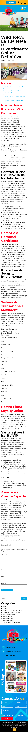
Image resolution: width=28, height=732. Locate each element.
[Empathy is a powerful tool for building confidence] (11, 666)
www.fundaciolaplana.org (12, 622)
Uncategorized (8, 618)
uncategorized (8, 616)
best (4, 606)
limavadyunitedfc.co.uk (11, 612)
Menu (23, 8)
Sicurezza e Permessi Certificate (14, 91)
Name (3, 570)
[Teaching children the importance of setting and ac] (11, 687)
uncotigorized (8, 620)
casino (5, 608)
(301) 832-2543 (10, 647)
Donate (11, 2)
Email (3, 576)
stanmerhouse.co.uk (10, 614)
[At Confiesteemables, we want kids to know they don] (21, 666)
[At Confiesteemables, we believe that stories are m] (21, 687)
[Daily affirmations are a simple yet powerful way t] (11, 676)
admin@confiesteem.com (13, 651)
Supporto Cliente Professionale (13, 101)
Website (3, 583)
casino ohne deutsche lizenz (13, 610)
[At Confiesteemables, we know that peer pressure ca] (21, 676)
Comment (4, 554)
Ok (14, 729)
